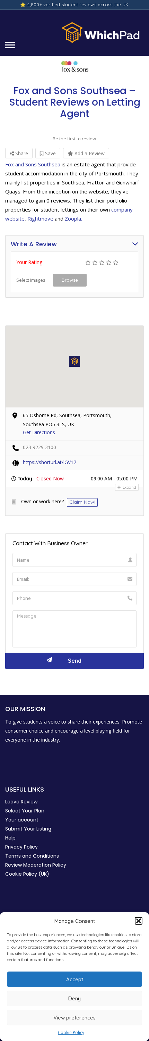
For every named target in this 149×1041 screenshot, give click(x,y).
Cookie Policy (71, 1032)
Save (50, 153)
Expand (129, 487)
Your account (21, 819)
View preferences (74, 1017)
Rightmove (40, 218)
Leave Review (21, 801)
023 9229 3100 (39, 447)
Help (10, 837)
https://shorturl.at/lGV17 (49, 462)
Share (21, 153)
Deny (74, 998)
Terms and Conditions (32, 855)
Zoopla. (73, 218)
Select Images (30, 280)
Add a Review (89, 153)
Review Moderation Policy (35, 864)
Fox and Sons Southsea (32, 164)
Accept (74, 979)
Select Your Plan (24, 810)
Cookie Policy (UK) (27, 873)
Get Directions (39, 432)
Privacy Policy (21, 846)
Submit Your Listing (28, 828)
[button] (138, 920)
